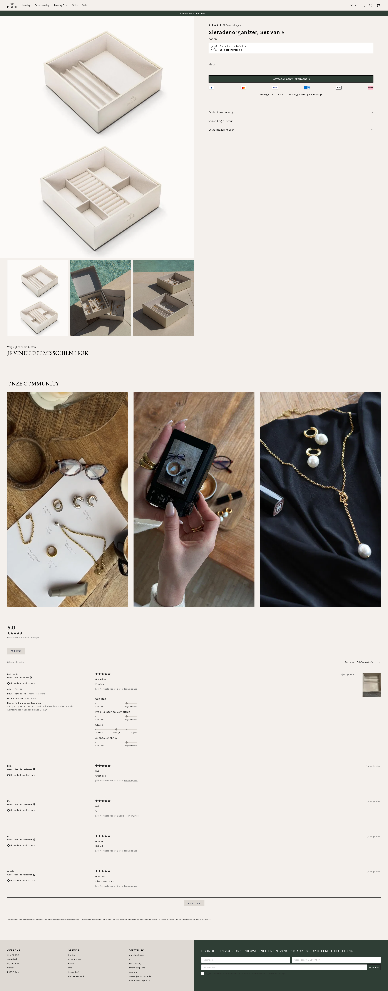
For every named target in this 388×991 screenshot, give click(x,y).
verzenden (374, 967)
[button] (225, 25)
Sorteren (350, 662)
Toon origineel (130, 689)
